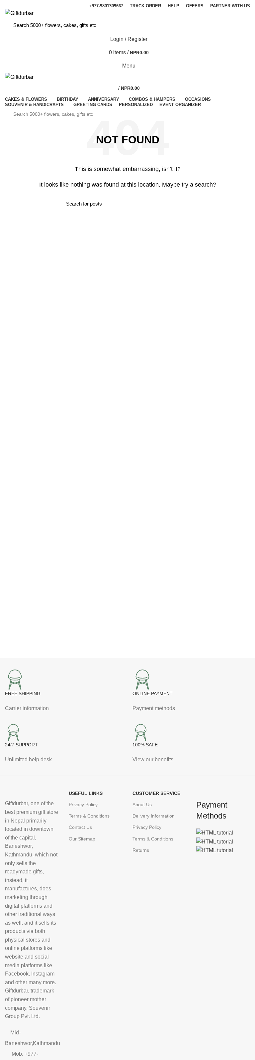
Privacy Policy (83, 804)
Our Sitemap (82, 838)
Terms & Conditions (89, 816)
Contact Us (80, 827)
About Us (142, 804)
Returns (140, 850)
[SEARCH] (238, 25)
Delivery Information (153, 816)
